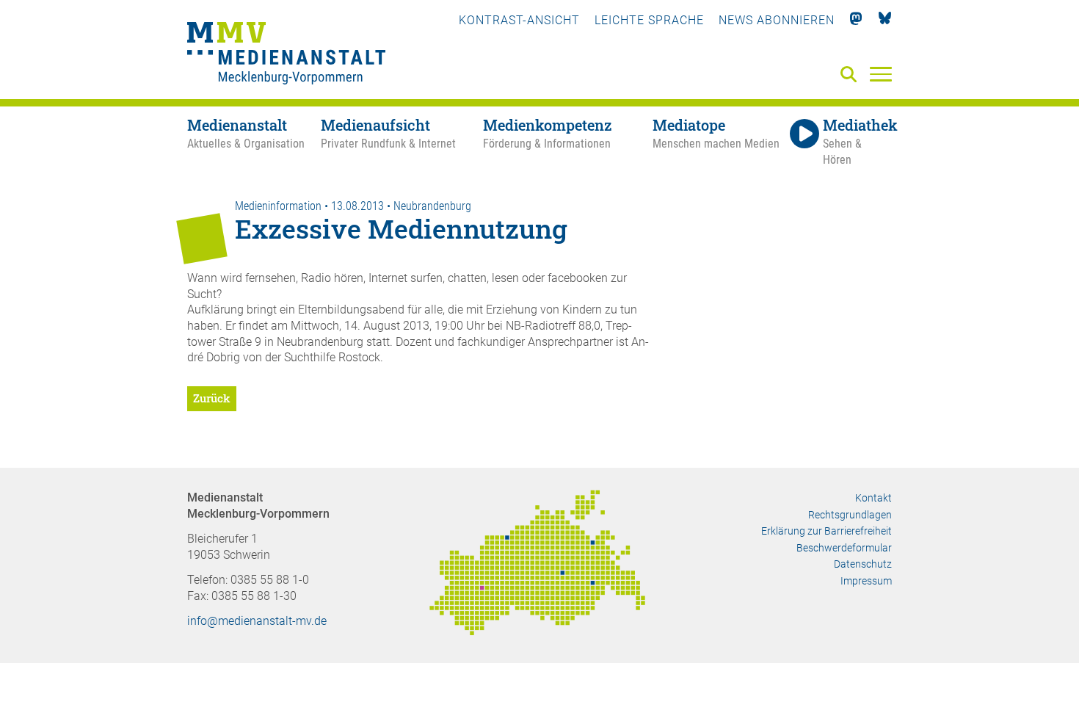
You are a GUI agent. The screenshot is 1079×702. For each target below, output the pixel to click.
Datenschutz (863, 564)
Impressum (866, 581)
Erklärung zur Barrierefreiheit (826, 531)
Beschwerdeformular (844, 548)
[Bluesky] (885, 20)
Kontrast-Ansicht (519, 20)
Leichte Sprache (649, 20)
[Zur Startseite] (286, 55)
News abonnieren (777, 20)
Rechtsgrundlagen (850, 515)
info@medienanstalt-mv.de (257, 621)
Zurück (211, 398)
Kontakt (873, 498)
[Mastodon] (856, 20)
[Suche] (851, 75)
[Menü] (881, 73)
